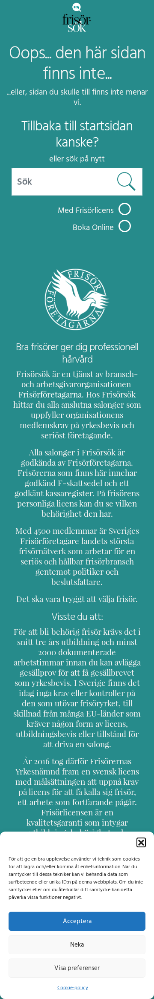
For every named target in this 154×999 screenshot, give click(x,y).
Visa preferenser (77, 968)
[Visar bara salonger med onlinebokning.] (124, 226)
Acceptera (77, 921)
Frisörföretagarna (50, 394)
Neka (77, 944)
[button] (141, 842)
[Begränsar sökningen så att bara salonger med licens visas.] (124, 209)
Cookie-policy (72, 987)
